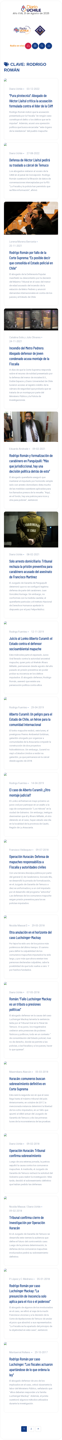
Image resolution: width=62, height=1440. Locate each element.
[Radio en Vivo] (28, 46)
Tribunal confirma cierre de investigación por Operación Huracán (27, 1222)
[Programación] (35, 46)
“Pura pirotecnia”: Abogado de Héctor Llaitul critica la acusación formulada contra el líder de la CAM (31, 100)
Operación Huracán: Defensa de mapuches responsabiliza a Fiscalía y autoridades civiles (29, 861)
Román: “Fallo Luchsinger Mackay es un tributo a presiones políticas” (30, 1004)
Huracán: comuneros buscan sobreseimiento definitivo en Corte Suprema (27, 1083)
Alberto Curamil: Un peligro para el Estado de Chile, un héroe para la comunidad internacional (30, 719)
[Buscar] (42, 46)
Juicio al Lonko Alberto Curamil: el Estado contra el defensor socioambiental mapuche (30, 643)
